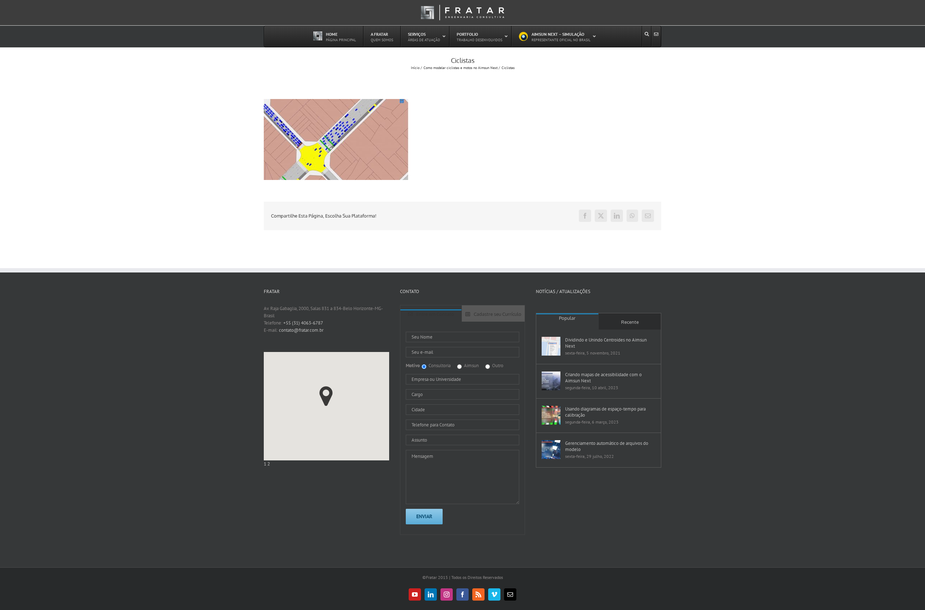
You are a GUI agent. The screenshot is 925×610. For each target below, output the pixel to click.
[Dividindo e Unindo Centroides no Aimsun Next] (551, 346)
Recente (630, 322)
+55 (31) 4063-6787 (303, 323)
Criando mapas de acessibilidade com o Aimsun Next (603, 377)
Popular (567, 318)
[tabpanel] (462, 428)
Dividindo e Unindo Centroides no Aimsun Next (606, 343)
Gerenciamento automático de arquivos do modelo (606, 446)
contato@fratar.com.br (301, 330)
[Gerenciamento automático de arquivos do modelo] (551, 449)
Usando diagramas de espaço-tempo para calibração (605, 412)
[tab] (431, 315)
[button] (326, 396)
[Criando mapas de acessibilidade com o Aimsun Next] (551, 380)
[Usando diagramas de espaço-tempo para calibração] (551, 415)
